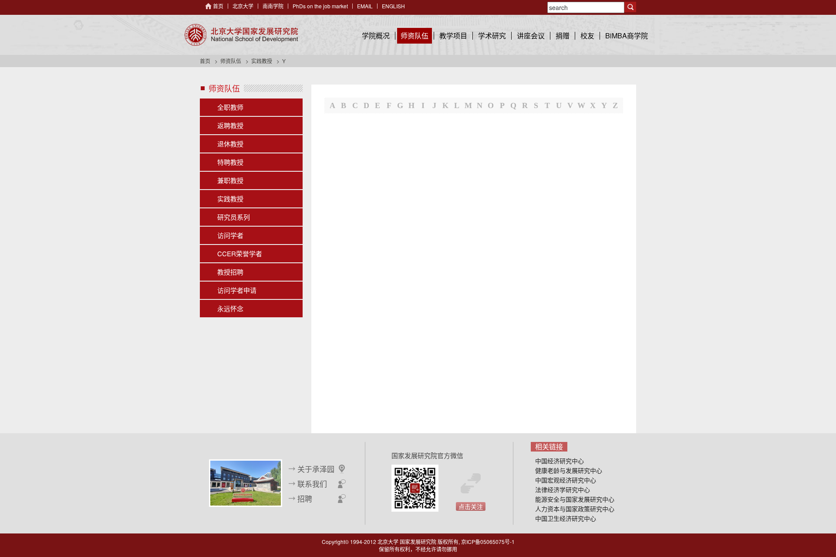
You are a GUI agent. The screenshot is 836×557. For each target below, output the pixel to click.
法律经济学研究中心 (562, 489)
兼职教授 (230, 180)
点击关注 (470, 506)
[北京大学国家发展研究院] (241, 35)
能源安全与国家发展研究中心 (574, 499)
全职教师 (230, 107)
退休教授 (230, 143)
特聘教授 (230, 161)
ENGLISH (393, 6)
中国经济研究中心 (559, 460)
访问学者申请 (236, 290)
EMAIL (365, 6)
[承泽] (245, 482)
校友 (587, 36)
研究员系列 (233, 216)
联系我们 (312, 484)
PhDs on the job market (320, 6)
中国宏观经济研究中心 (565, 479)
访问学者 (230, 235)
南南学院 (273, 6)
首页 (218, 6)
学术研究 (492, 36)
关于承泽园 (315, 469)
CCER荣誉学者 (239, 253)
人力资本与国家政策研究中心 (574, 508)
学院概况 (376, 36)
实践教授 (261, 61)
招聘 (304, 498)
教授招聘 (230, 271)
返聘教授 (230, 125)
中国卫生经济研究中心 (565, 518)
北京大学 (243, 6)
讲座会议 (531, 36)
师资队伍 (414, 36)
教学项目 (453, 36)
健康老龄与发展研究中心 (568, 470)
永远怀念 (230, 308)
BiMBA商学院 (626, 36)
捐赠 (563, 36)
